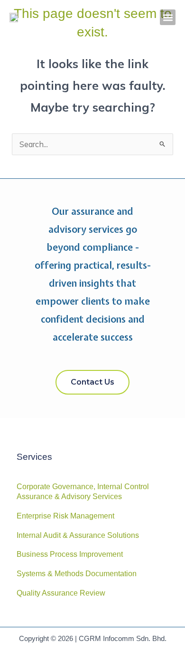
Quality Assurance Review (61, 593)
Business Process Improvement (70, 554)
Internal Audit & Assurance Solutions (78, 535)
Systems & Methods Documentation (77, 574)
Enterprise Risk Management (65, 516)
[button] (168, 17)
